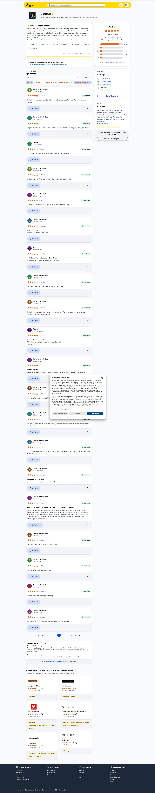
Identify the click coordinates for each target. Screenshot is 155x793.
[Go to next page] (75, 635)
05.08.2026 (42, 149)
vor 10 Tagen (42, 254)
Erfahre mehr (71, 673)
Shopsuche (50, 775)
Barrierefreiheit (47, 790)
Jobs (80, 777)
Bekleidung (101, 127)
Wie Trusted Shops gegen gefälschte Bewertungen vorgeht (48, 64)
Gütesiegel (19, 770)
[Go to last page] (79, 635)
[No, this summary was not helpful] (89, 53)
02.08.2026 (42, 617)
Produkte (112, 770)
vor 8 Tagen (42, 226)
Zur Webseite (111, 96)
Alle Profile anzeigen (111, 139)
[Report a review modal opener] (88, 108)
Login (111, 781)
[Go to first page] (38, 635)
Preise (112, 775)
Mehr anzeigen (105, 90)
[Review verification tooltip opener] (52, 14)
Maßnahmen (37, 648)
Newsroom (82, 775)
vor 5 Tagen (42, 591)
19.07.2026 (42, 123)
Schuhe (109, 127)
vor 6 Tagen (42, 394)
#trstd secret (20, 777)
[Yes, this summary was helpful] (86, 53)
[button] (121, 5)
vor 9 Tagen (42, 540)
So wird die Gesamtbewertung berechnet (112, 62)
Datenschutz (29, 790)
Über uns (81, 772)
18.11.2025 (42, 503)
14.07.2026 (42, 335)
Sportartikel (116, 127)
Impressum (20, 790)
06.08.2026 (42, 200)
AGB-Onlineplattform (61, 790)
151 (71, 635)
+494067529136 (105, 79)
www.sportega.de (105, 81)
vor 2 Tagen (42, 566)
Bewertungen (20, 775)
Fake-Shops (51, 770)
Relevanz (87, 77)
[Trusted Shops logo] (30, 5)
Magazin (81, 770)
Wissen (112, 779)
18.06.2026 (42, 308)
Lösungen (113, 772)
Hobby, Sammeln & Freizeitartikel (46, 753)
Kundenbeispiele (115, 777)
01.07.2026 (42, 419)
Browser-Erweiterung (22, 779)
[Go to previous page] (42, 635)
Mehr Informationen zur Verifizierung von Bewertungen (59, 661)
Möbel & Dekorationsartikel (70, 725)
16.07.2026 (42, 95)
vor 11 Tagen (42, 282)
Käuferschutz (20, 772)
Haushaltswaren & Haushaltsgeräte (38, 725)
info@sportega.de (105, 84)
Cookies (38, 790)
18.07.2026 (42, 475)
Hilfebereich (51, 772)
